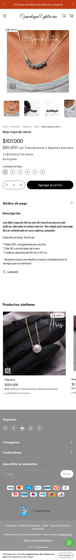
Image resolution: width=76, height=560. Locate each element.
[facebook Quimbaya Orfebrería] (13, 428)
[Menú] (4, 16)
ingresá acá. (65, 534)
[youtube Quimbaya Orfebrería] (22, 428)
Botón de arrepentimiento (38, 540)
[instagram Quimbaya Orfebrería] (5, 428)
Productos (15, 126)
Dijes (37, 126)
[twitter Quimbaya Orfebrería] (39, 428)
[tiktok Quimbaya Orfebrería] (30, 428)
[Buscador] (64, 16)
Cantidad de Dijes (12, 166)
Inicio (5, 126)
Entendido (65, 555)
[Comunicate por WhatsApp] (69, 543)
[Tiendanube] (38, 547)
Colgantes (27, 126)
